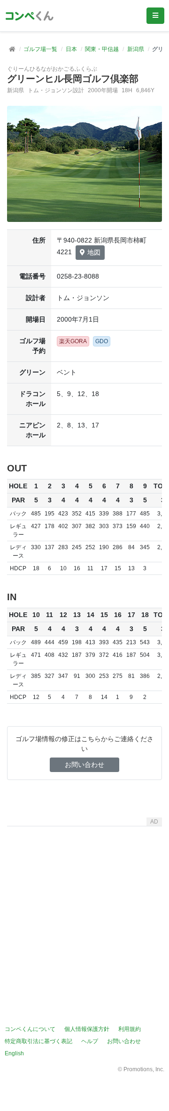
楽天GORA (73, 341)
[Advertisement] (84, 914)
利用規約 (129, 1029)
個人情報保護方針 (86, 1029)
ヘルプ (89, 1041)
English (14, 1053)
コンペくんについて (30, 1029)
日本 (71, 49)
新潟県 (135, 49)
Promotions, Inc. (143, 1069)
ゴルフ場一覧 (40, 49)
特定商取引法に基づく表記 (38, 1041)
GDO (101, 341)
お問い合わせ (84, 764)
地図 (93, 252)
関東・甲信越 (102, 49)
